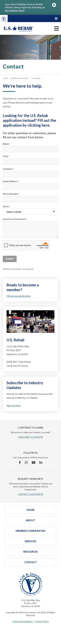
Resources (30, 551)
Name (6, 143)
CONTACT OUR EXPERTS (30, 494)
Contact (30, 562)
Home (30, 509)
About (30, 520)
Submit (9, 259)
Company (8, 168)
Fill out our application (18, 295)
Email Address (11, 181)
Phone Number (11, 193)
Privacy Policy (42, 621)
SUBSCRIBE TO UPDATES (30, 437)
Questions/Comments (15, 219)
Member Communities (30, 530)
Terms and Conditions (22, 621)
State (6, 206)
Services (30, 541)
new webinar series (14, 10)
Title (6, 156)
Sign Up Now (14, 405)
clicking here (38, 125)
